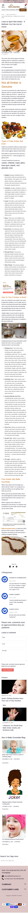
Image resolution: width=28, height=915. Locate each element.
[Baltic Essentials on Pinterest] (15, 899)
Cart (25, 6)
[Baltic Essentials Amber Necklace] (14, 545)
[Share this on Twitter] (13, 566)
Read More (5, 763)
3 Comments (5, 54)
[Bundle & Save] (14, 294)
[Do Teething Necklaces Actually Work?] (14, 826)
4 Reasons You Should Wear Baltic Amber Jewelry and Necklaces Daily (13, 728)
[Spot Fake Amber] (14, 130)
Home (3, 14)
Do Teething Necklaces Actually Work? (13, 839)
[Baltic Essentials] (14, 6)
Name (3, 637)
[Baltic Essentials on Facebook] (13, 899)
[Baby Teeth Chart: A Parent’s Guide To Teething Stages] (14, 746)
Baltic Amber (10, 100)
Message (4, 650)
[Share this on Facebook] (10, 566)
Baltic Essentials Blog (10, 14)
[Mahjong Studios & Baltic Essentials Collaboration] (14, 784)
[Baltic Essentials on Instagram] (17, 899)
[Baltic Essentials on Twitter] (11, 899)
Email (3, 644)
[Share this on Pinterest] (16, 566)
